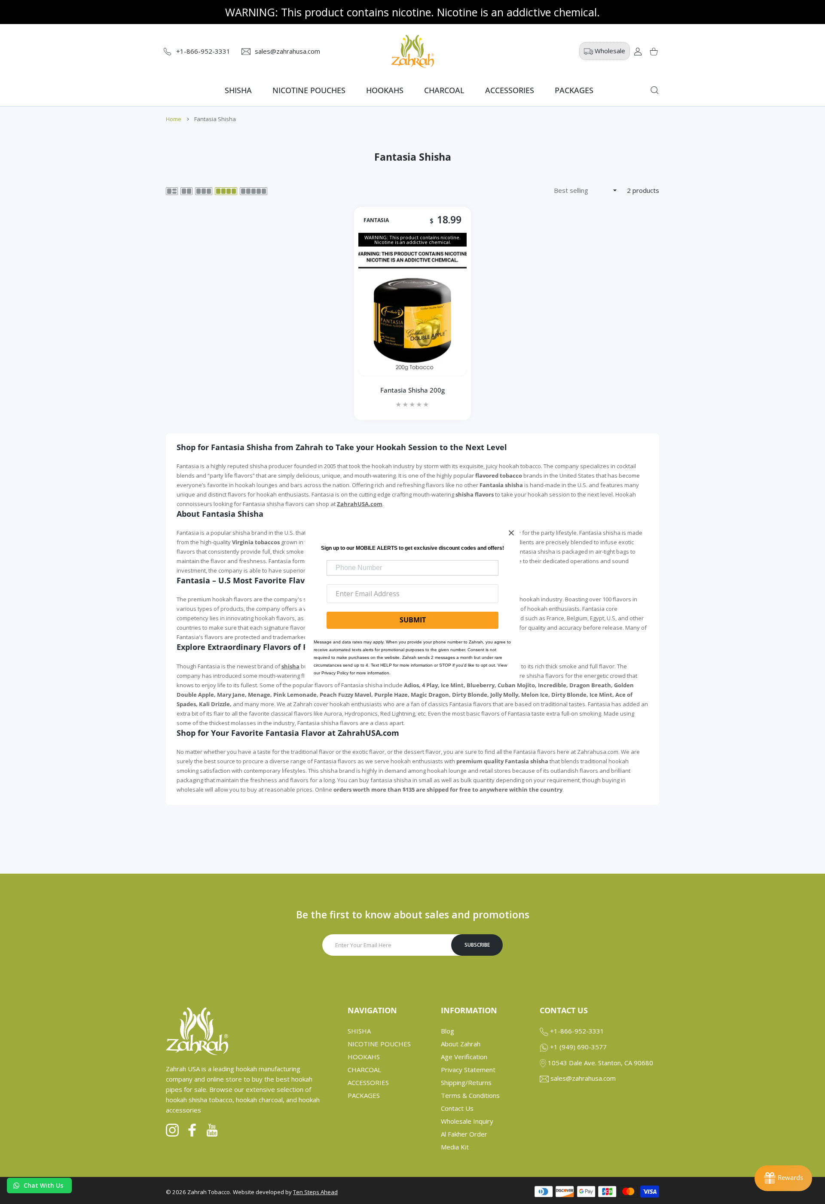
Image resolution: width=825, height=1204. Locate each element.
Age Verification (464, 1056)
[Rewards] (783, 1178)
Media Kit (455, 1147)
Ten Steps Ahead (315, 1192)
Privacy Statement (468, 1069)
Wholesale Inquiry (467, 1121)
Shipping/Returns (466, 1082)
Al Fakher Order (464, 1134)
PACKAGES (364, 1095)
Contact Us (457, 1108)
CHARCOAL (364, 1069)
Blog (447, 1031)
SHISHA (359, 1031)
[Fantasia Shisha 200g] (412, 311)
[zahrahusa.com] (412, 51)
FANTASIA (376, 220)
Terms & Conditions (470, 1095)
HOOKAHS (364, 1056)
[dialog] (654, 90)
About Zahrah (460, 1043)
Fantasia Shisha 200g (412, 390)
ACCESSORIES (368, 1082)
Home (173, 119)
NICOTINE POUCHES (379, 1043)
